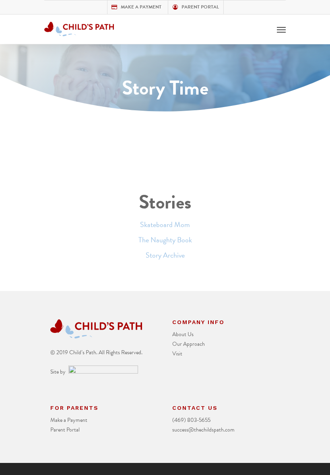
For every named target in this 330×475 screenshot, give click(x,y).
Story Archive (165, 255)
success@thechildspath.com (203, 429)
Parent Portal (199, 6)
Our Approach (188, 344)
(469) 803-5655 (191, 420)
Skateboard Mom (165, 224)
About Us (183, 334)
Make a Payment (140, 6)
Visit (177, 353)
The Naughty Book (165, 239)
